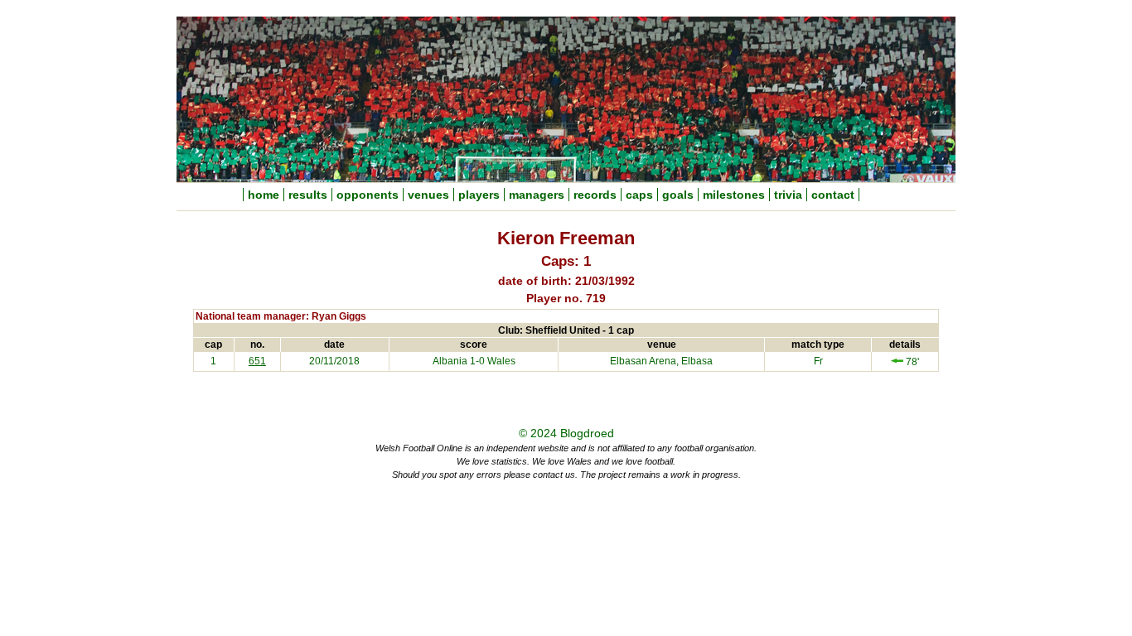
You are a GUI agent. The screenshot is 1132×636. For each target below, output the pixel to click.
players (479, 194)
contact (832, 194)
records (595, 194)
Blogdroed (587, 433)
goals (678, 194)
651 (257, 361)
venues (428, 194)
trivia (788, 194)
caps (639, 194)
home (263, 194)
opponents (367, 194)
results (307, 194)
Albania (450, 361)
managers (536, 194)
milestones (734, 194)
